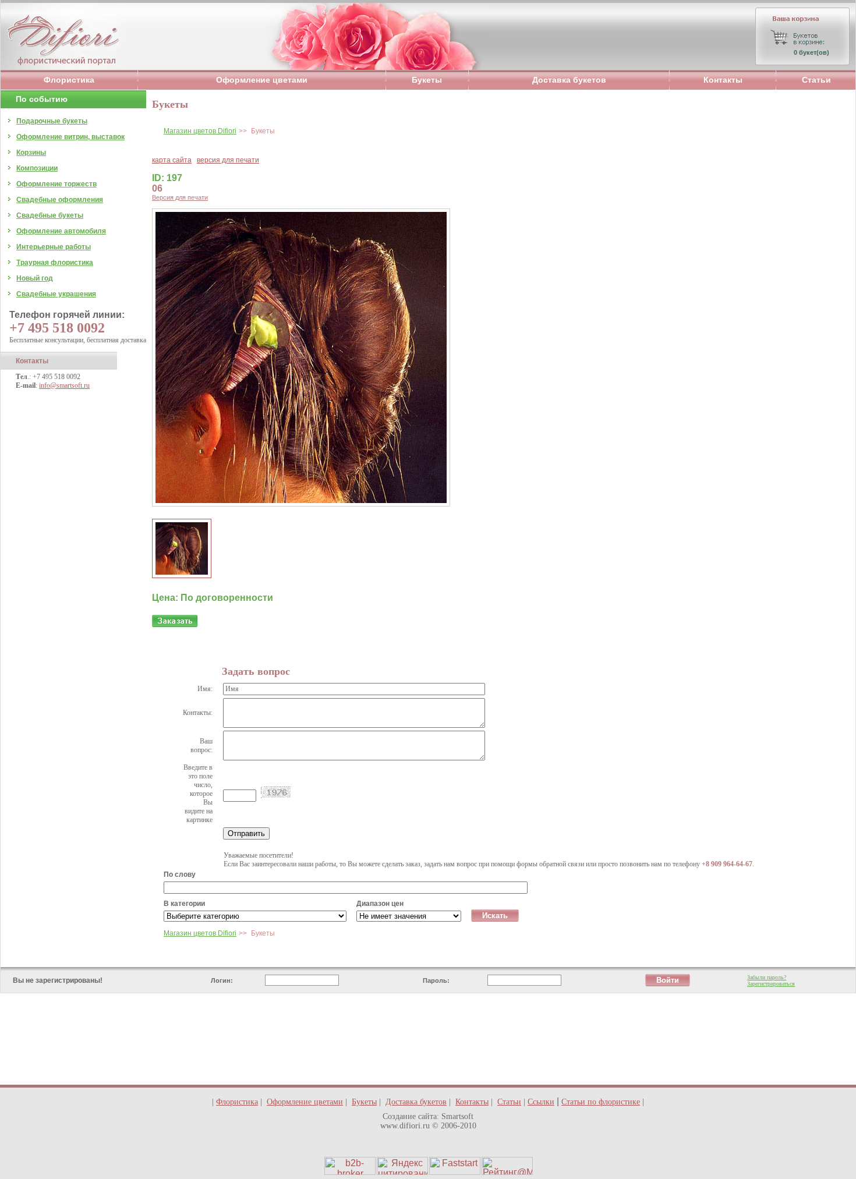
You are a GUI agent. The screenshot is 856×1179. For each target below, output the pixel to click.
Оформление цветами (261, 79)
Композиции (37, 168)
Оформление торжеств (56, 184)
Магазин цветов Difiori (200, 131)
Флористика (69, 79)
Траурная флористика (54, 263)
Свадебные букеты (49, 215)
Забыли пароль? (766, 977)
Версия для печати (180, 197)
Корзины (31, 152)
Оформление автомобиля (61, 231)
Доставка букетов (569, 79)
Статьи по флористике (600, 1101)
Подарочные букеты (51, 121)
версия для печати (228, 160)
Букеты (427, 79)
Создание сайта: (411, 1116)
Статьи (816, 79)
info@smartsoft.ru (64, 385)
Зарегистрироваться (771, 983)
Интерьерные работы (53, 247)
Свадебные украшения (56, 294)
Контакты (722, 79)
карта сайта (172, 160)
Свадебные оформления (59, 200)
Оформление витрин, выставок (70, 137)
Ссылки (541, 1101)
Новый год (34, 278)
